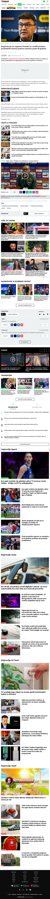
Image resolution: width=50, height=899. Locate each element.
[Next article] (49, 449)
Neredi (3, 208)
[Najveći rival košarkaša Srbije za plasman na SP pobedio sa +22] (5, 99)
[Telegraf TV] (30, 889)
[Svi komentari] (40, 314)
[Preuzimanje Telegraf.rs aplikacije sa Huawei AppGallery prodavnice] (34, 885)
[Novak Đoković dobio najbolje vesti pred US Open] (8, 289)
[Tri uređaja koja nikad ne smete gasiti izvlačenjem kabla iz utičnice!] (25, 676)
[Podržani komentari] (43, 314)
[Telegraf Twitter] (23, 889)
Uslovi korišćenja (44, 200)
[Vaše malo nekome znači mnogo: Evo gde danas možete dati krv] (10, 812)
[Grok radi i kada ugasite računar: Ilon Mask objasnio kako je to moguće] (10, 722)
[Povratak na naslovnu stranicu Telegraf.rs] (5, 1)
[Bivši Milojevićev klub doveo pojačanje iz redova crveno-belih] (10, 511)
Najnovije (9, 449)
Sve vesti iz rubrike (25, 305)
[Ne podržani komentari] (47, 314)
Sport (2, 43)
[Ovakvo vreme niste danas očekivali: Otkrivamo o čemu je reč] (25, 781)
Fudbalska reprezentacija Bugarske (10, 205)
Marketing (14, 894)
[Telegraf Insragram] (26, 889)
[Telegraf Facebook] (19, 889)
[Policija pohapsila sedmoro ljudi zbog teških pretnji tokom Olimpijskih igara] (25, 383)
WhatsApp (43, 196)
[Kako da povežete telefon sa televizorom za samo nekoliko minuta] (10, 706)
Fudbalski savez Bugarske (37, 205)
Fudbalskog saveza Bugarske (16, 58)
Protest (9, 208)
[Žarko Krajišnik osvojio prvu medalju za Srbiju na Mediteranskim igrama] (10, 527)
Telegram (7, 197)
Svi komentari (25, 342)
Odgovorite (5, 324)
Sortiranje (41, 311)
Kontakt (40, 894)
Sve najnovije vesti (25, 444)
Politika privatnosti (34, 894)
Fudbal (6, 43)
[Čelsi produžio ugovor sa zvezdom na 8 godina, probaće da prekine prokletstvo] (10, 542)
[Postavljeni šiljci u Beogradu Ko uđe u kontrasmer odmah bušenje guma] (12, 359)
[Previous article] (1, 449)
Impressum (19, 894)
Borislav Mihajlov (24, 205)
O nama (9, 894)
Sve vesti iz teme (25, 399)
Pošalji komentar (39, 213)
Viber (2, 197)
